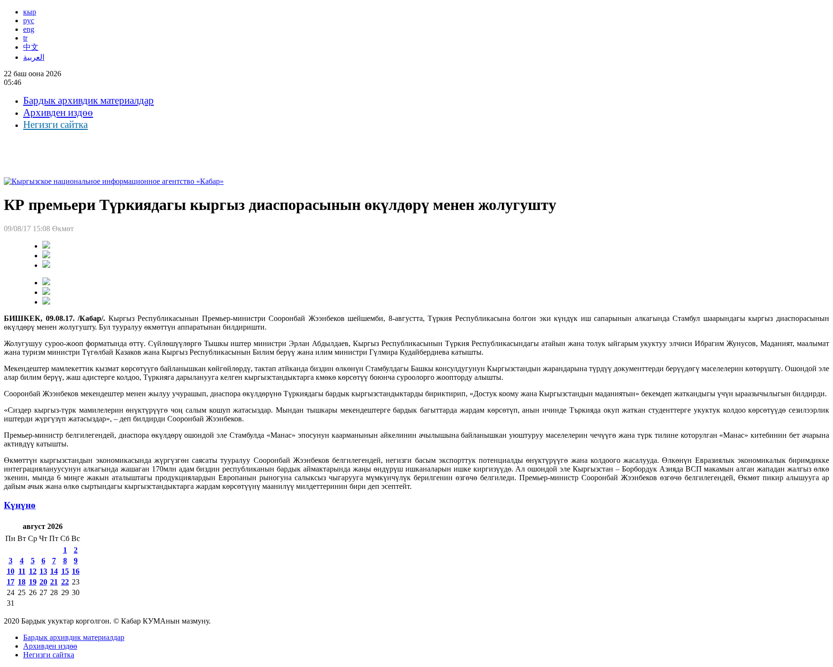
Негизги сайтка (55, 124)
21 (54, 582)
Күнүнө (20, 505)
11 (22, 571)
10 (10, 571)
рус (28, 20)
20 (43, 582)
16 (76, 571)
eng (28, 29)
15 (65, 571)
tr (25, 38)
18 (22, 582)
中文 (31, 47)
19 (33, 582)
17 (10, 582)
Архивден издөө (58, 112)
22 (65, 582)
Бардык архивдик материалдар (88, 100)
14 (54, 571)
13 (43, 571)
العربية (33, 57)
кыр (29, 12)
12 (33, 571)
